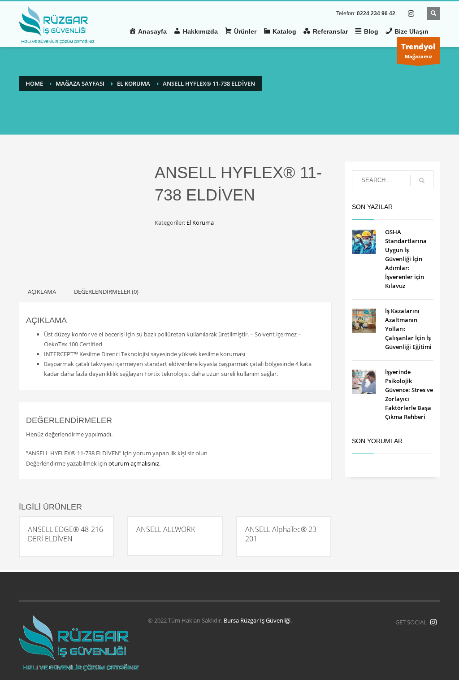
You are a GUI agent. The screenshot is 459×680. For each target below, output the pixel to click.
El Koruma (200, 222)
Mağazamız (418, 50)
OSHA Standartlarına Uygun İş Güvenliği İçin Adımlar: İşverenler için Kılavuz (406, 259)
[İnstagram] (433, 622)
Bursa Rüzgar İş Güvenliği (257, 620)
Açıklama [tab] (42, 292)
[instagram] (411, 13)
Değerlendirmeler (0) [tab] (106, 292)
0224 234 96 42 (376, 13)
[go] (421, 180)
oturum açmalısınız (133, 463)
